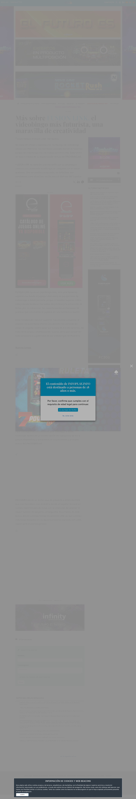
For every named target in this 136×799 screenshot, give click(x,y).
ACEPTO (22, 794)
